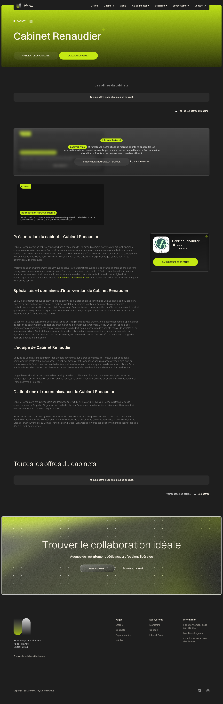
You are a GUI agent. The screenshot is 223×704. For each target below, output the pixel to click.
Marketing (154, 624)
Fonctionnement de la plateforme (195, 626)
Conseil (153, 629)
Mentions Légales (193, 633)
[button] (140, 5)
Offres (94, 5)
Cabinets (109, 5)
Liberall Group (156, 635)
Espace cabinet (123, 635)
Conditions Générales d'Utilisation (195, 640)
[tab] (25, 186)
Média (123, 5)
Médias (119, 640)
